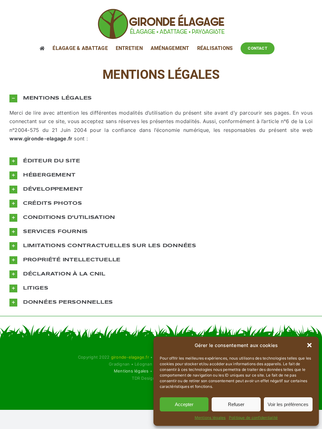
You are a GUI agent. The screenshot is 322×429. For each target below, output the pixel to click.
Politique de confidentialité (253, 417)
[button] (309, 345)
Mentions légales (210, 417)
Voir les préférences (288, 404)
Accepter (184, 404)
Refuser (236, 404)
